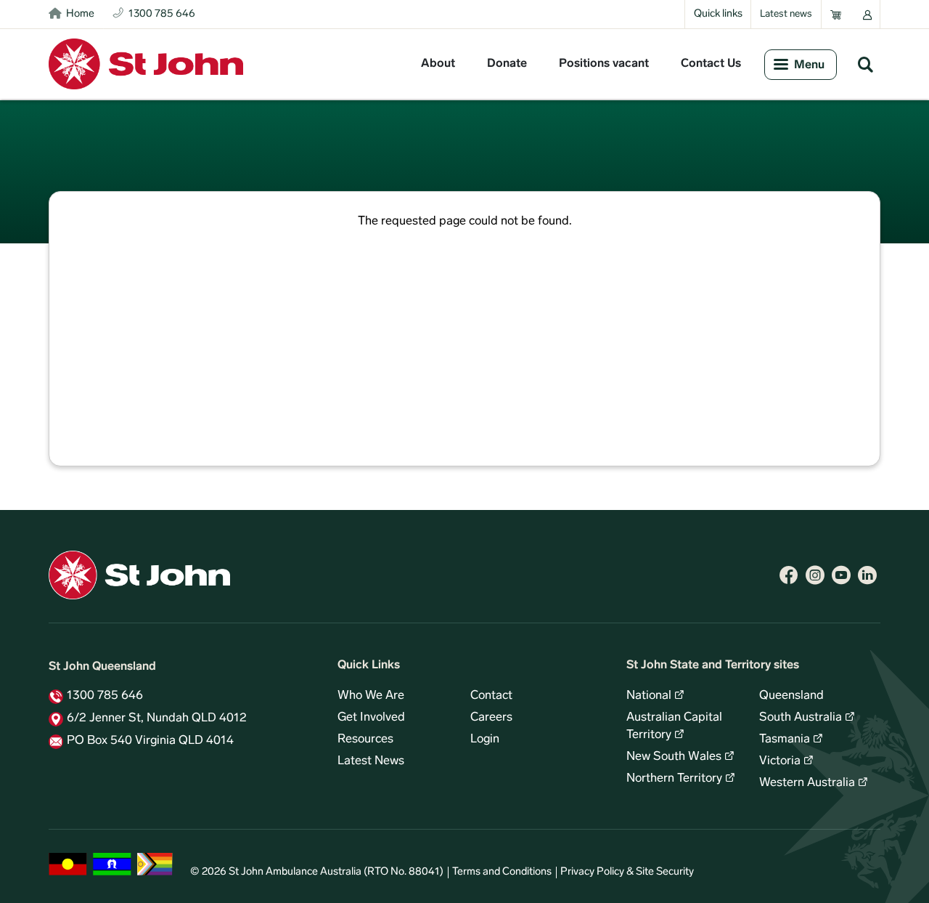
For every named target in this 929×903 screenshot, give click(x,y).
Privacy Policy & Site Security (627, 872)
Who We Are (370, 696)
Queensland (791, 696)
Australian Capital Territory (674, 726)
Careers (491, 718)
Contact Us (711, 64)
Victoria (780, 761)
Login (484, 739)
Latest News (370, 761)
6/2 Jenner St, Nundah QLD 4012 (157, 718)
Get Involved (371, 718)
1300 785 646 (105, 696)
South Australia (800, 718)
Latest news (786, 14)
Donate (507, 64)
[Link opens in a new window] (788, 575)
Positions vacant (604, 64)
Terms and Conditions (502, 872)
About (438, 64)
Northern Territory (674, 779)
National (648, 696)
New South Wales (673, 757)
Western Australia (807, 783)
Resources (365, 739)
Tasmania (784, 739)
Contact (491, 696)
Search (865, 63)
